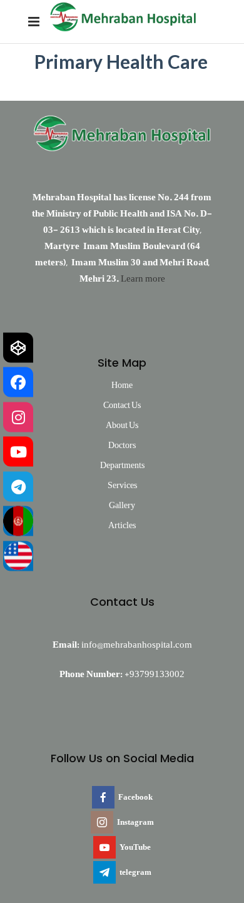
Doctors (122, 445)
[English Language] (18, 556)
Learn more (143, 278)
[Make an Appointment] (18, 347)
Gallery (122, 505)
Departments (122, 465)
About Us (122, 425)
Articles (122, 525)
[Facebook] (18, 382)
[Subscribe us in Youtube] (18, 452)
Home (122, 385)
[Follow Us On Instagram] (18, 417)
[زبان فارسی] (18, 521)
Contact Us (122, 405)
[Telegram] (18, 486)
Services (122, 485)
